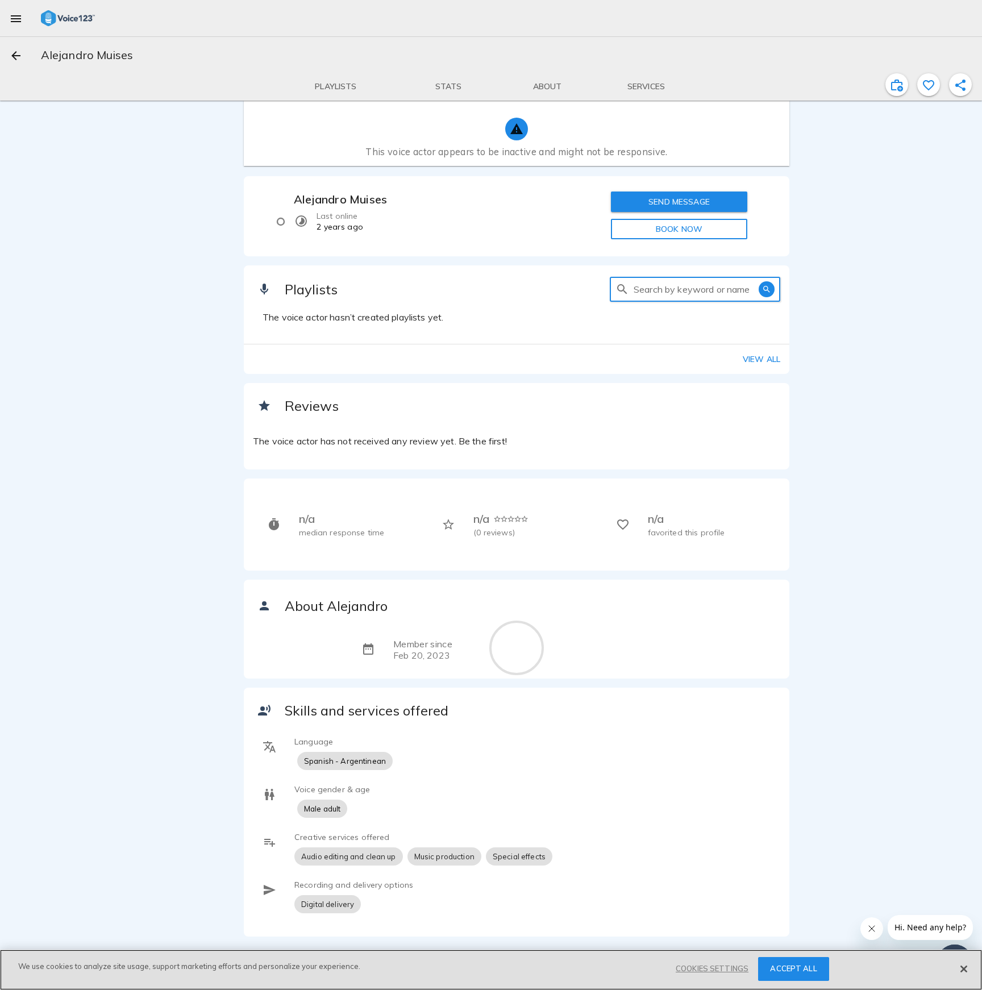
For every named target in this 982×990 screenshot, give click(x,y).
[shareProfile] (960, 84)
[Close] (963, 968)
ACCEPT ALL (793, 968)
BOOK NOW (679, 229)
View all (761, 359)
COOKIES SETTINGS (712, 968)
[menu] (16, 18)
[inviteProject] (896, 84)
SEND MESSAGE (679, 202)
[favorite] (928, 84)
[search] (622, 289)
